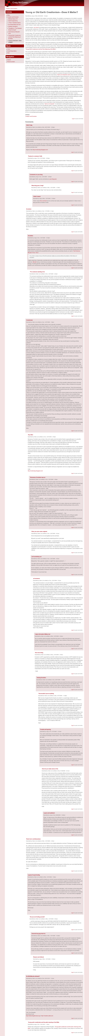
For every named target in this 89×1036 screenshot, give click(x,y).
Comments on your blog (36, 174)
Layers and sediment (49, 813)
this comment (43, 201)
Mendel (34, 262)
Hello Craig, (29, 125)
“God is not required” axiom (63, 74)
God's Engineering (13, 20)
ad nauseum (36, 578)
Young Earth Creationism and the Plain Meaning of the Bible (14, 36)
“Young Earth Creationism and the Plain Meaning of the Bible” (40, 49)
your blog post (53, 179)
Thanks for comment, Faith (35, 156)
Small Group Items (11, 51)
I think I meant (37, 196)
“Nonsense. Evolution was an (37, 477)
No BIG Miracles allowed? (33, 976)
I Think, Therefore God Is (14, 22)
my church (36, 27)
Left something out (36, 556)
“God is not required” (49, 104)
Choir (8, 49)
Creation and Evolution (11, 8)
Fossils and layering (45, 729)
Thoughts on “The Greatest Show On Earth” (15, 29)
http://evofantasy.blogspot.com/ (40, 149)
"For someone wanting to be (37, 272)
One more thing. (39, 652)
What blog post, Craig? (37, 185)
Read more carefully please (33, 839)
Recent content (11, 61)
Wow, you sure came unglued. (39, 531)
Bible (8, 15)
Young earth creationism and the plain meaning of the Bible (43, 1022)
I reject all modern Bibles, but (42, 634)
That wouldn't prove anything (46, 693)
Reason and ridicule (38, 957)
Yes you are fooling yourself (37, 917)
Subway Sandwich (13, 26)
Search (9, 60)
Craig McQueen (20, 2)
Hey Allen (30, 435)
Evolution (28, 209)
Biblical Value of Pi (13, 19)
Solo (8, 53)
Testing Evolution (41, 677)
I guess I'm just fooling (34, 875)
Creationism (29, 320)
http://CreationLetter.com (47, 1016)
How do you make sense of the (50, 769)
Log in (73, 118)
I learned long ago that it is (38, 933)
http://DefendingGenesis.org (33, 1016)
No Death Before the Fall (14, 24)
